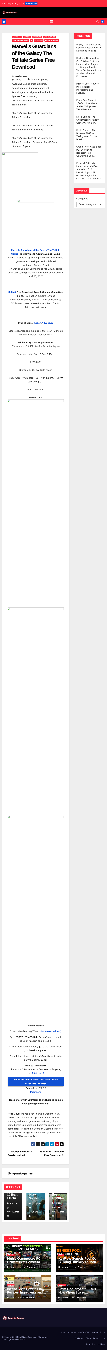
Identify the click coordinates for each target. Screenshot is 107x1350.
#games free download (24, 96)
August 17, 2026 (68, 1267)
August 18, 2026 (17, 1267)
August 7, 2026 (68, 1297)
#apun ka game (39, 79)
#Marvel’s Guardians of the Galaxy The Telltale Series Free (32, 115)
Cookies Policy (98, 1332)
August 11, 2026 (17, 1297)
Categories (82, 198)
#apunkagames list (39, 88)
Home (62, 1332)
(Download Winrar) (50, 1031)
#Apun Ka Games (21, 83)
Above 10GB (17, 37)
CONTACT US (84, 1332)
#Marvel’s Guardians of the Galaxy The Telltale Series (32, 102)
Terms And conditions (95, 1344)
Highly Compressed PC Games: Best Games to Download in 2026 (88, 47)
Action (27, 37)
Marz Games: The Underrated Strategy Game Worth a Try (87, 119)
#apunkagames (20, 88)
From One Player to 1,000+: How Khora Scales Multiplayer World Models (77, 1292)
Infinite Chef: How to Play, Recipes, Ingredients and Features (25, 1292)
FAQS (88, 1338)
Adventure (36, 37)
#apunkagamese (20, 92)
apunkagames (21, 76)
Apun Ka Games (49, 37)
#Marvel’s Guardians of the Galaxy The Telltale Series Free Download (32, 127)
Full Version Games (20, 40)
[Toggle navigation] (51, 21)
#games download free (42, 92)
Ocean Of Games (51, 40)
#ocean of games (22, 146)
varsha (32, 1267)
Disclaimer (79, 1338)
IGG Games (39, 40)
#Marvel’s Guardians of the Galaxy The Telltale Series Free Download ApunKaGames (35, 140)
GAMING (11, 1255)
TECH (61, 1255)
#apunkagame (38, 83)
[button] (97, 21)
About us (72, 1332)
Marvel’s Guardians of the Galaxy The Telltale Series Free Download (36, 1081)
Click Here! (38, 1073)
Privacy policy (99, 1338)
